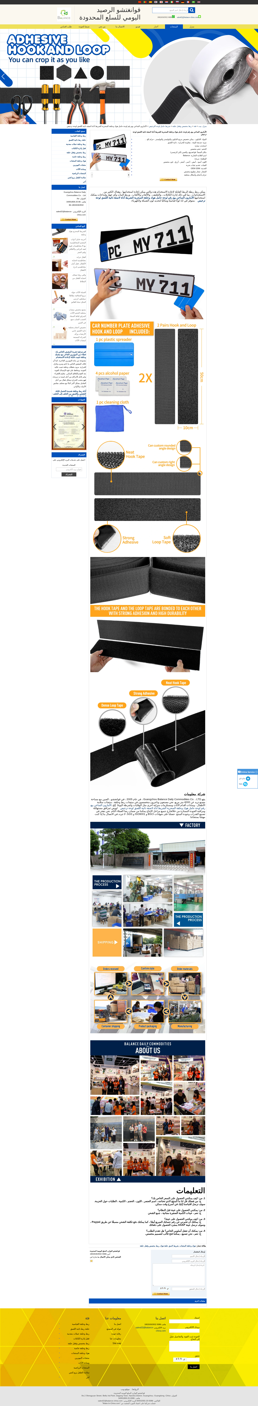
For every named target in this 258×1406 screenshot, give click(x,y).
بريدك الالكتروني (192, 1327)
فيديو (138, 26)
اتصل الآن (69, 219)
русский (177, 2)
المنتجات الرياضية (79, 173)
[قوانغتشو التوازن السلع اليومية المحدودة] (64, 14)
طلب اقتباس (66, 26)
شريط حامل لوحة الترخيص (159, 126)
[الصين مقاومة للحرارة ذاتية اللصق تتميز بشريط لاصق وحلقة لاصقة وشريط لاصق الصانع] (60, 331)
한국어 (155, 2)
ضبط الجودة (84, 26)
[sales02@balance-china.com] (91, 1260)
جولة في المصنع (114, 1329)
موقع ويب (125, 1389)
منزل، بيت (202, 126)
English (198, 2)
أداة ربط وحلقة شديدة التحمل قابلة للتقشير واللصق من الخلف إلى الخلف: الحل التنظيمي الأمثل (69, 374)
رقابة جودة (116, 1334)
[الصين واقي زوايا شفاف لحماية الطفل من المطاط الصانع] (60, 260)
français (187, 2)
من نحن (102, 26)
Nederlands (166, 2)
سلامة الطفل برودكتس (77, 177)
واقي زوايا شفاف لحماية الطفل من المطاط (79, 257)
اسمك (197, 1318)
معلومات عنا (115, 1338)
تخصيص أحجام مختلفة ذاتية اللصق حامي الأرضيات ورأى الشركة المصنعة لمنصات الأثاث (77, 313)
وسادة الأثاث (81, 169)
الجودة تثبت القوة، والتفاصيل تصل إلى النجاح (185, 1337)
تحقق (197, 1356)
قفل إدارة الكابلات (79, 148)
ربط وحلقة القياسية (78, 136)
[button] (3, 76)
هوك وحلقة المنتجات (78, 161)
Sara (241, 784)
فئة (195, 126)
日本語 (161, 2)
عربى (193, 2)
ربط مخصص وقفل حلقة (182, 126)
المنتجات (174, 26)
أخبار (156, 26)
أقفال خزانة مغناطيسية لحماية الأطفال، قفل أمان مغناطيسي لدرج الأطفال (78, 243)
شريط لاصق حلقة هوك (169, 1246)
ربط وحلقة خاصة (79, 157)
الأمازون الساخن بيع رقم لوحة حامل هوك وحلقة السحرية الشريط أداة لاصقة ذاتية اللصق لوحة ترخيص (148, 807)
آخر (84, 182)
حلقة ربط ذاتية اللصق (77, 140)
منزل (192, 26)
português (144, 2)
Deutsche (182, 2)
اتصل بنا (117, 1324)
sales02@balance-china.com (187, 17)
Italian (171, 2)
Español (150, 2)
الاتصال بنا (120, 26)
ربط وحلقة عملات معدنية (76, 144)
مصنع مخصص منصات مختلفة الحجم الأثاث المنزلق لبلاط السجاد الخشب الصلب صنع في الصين (77, 295)
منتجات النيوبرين (79, 165)
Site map (117, 1343)
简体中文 (139, 2)
